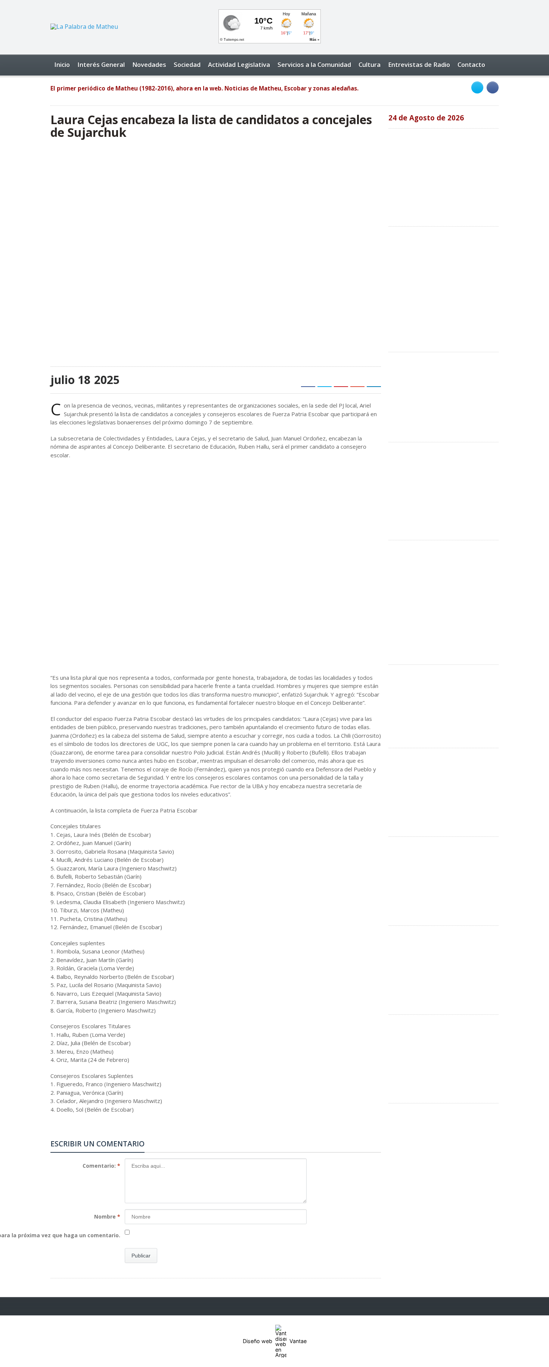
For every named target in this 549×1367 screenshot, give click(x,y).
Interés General (101, 64)
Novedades (149, 64)
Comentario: (101, 1165)
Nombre (107, 1216)
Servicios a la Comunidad (314, 64)
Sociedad (187, 64)
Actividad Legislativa (239, 64)
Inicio (62, 64)
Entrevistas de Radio (419, 64)
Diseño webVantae (275, 1341)
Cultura (370, 64)
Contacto (471, 64)
